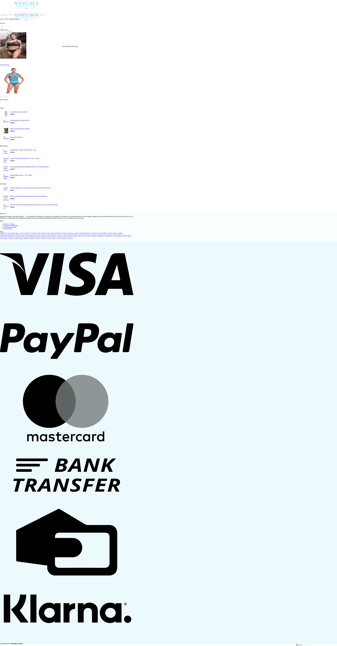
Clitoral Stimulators (85, 233)
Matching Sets (109, 235)
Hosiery (43, 235)
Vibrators (70, 238)
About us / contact (9, 224)
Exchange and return (10, 227)
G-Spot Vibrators (30, 235)
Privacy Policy (8, 229)
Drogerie (120, 233)
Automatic (34, 233)
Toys (58, 238)
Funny (22, 235)
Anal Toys (27, 233)
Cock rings (94, 233)
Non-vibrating (118, 235)
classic (76, 233)
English (300, 645)
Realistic (26, 238)
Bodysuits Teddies (56, 233)
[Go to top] (0, 645)
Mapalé (94, 235)
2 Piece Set (3, 233)
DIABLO (105, 233)
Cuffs (99, 233)
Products (11, 238)
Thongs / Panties (51, 238)
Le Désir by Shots (51, 235)
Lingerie (60, 235)
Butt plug (70, 233)
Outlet (129, 235)
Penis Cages (4, 238)
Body (48, 233)
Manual (88, 235)
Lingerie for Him (77, 235)
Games (38, 235)
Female (18, 235)
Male (84, 235)
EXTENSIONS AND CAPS (7, 235)
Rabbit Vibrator (18, 238)
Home (2, 19)
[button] (5, 57)
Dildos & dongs (112, 233)
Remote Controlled (35, 238)
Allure (21, 233)
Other (124, 235)
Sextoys (43, 238)
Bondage (64, 233)
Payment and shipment (11, 225)
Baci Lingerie (42, 233)
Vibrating (64, 238)
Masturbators (100, 235)
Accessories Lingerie (13, 233)
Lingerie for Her (67, 235)
